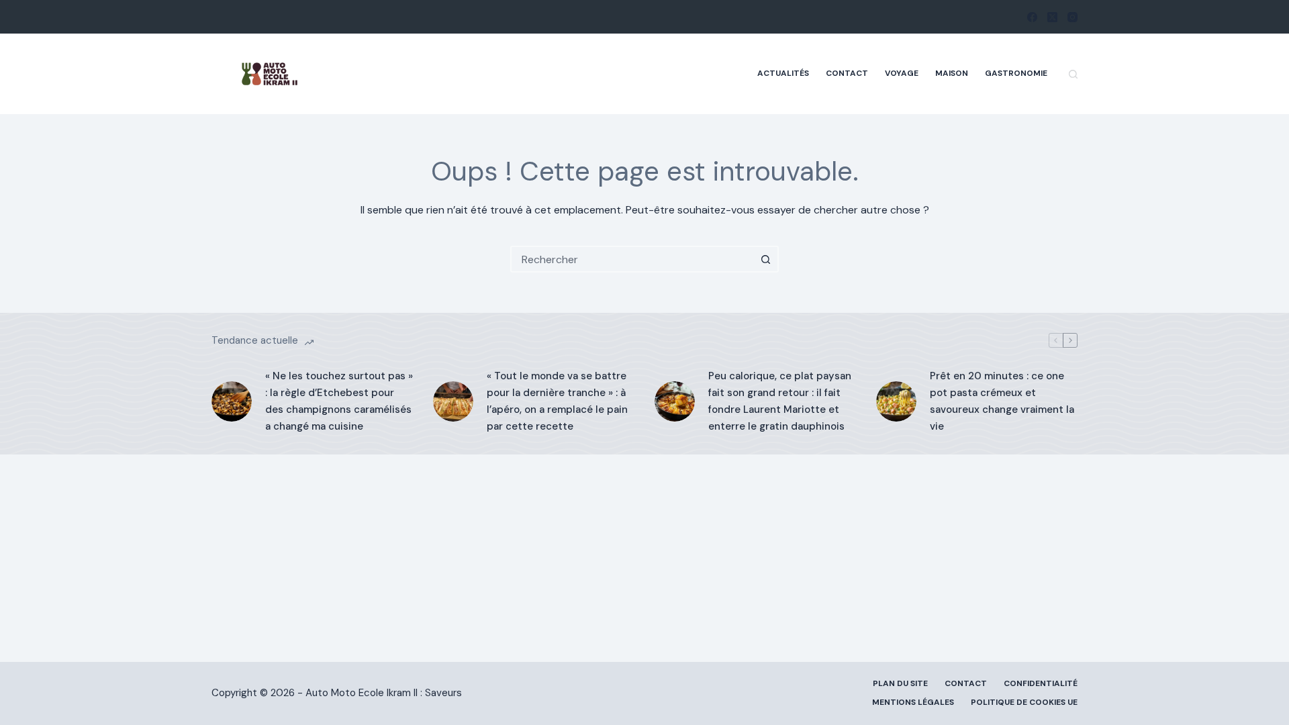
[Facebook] (1032, 17)
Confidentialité (1041, 684)
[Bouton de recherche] (765, 259)
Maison (951, 73)
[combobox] (632, 259)
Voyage (901, 73)
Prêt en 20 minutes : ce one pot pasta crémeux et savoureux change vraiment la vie (1002, 400)
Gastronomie (1016, 73)
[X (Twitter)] (1052, 17)
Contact (847, 73)
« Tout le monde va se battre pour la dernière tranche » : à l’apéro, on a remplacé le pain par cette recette (557, 400)
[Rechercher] (1073, 74)
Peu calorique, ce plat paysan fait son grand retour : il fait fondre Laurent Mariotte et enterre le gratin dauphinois (779, 400)
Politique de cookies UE (1024, 702)
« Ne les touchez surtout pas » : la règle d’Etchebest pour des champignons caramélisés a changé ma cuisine (339, 400)
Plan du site (900, 684)
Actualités (783, 73)
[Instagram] (1072, 17)
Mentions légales (913, 702)
